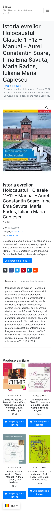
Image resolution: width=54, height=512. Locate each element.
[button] (46, 107)
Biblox (7, 6)
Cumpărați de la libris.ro (17, 260)
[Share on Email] (5, 270)
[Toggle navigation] (47, 10)
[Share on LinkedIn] (29, 270)
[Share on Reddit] (35, 270)
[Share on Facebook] (11, 270)
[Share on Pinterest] (23, 270)
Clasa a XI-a (17, 231)
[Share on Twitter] (17, 270)
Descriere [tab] (10, 281)
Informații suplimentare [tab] (33, 281)
